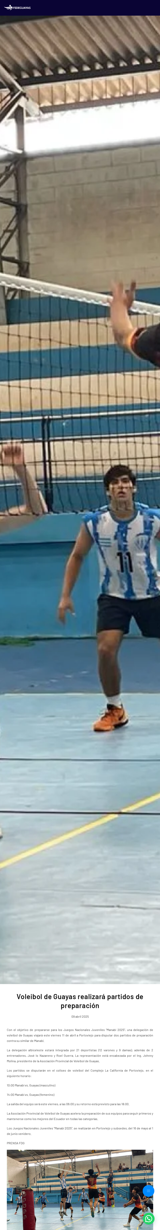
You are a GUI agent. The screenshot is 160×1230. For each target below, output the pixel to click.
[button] (148, 1191)
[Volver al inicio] (18, 8)
